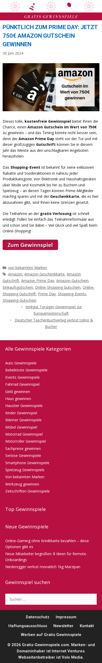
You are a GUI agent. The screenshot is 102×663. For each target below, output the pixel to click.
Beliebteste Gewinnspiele (26, 369)
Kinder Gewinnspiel (21, 412)
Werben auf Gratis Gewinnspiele (51, 634)
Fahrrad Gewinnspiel (22, 384)
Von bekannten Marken (24, 476)
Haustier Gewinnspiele (24, 405)
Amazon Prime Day (37, 280)
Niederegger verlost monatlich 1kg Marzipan (42, 566)
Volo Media (72, 657)
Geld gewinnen (17, 391)
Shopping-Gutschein (19, 300)
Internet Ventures (68, 651)
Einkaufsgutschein (18, 287)
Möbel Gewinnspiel (21, 427)
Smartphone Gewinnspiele (27, 462)
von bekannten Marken (27, 267)
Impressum (66, 617)
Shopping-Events (72, 293)
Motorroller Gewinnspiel (25, 441)
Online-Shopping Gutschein (58, 287)
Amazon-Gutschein (72, 280)
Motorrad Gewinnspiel (24, 434)
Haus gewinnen (18, 398)
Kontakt (87, 625)
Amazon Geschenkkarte (44, 274)
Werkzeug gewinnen (22, 484)
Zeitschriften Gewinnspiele (27, 491)
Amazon (15, 274)
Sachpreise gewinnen (23, 448)
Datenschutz (37, 617)
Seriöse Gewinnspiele (23, 455)
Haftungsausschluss (27, 625)
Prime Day (47, 293)
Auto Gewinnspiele (21, 362)
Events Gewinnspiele (22, 377)
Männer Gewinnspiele (23, 419)
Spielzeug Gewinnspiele (24, 469)
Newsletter (63, 625)
